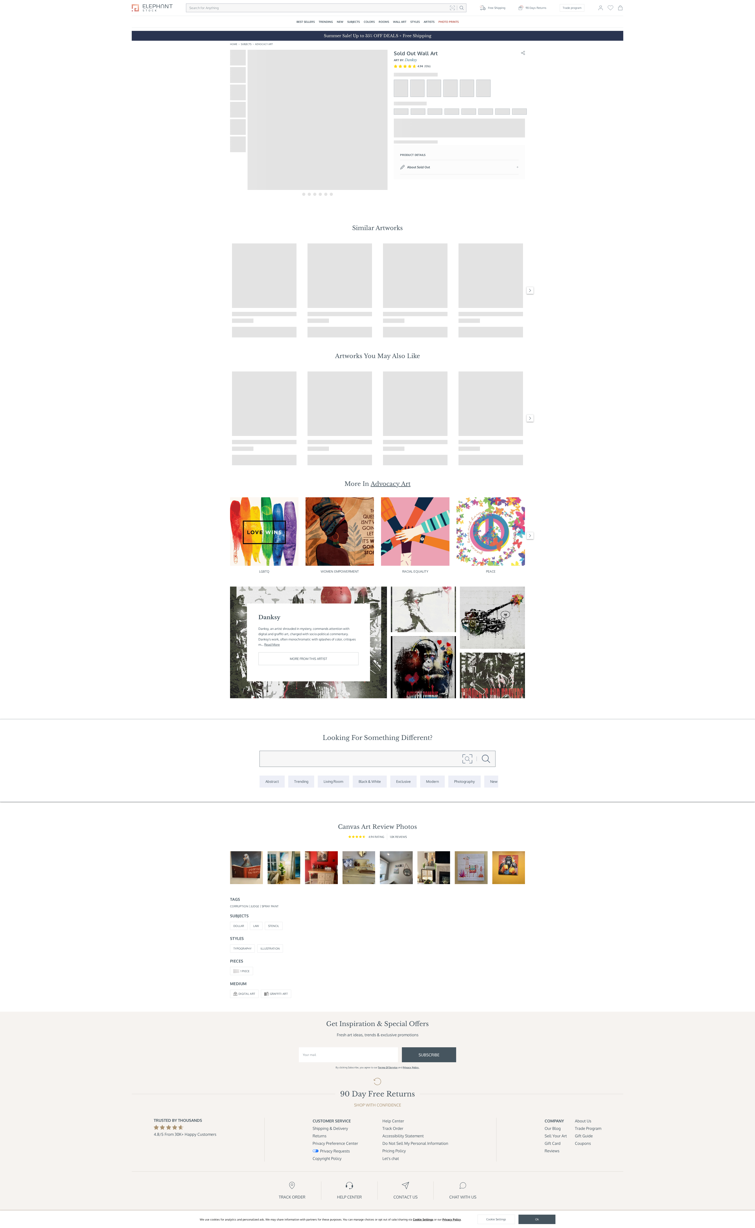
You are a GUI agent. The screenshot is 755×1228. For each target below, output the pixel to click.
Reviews (552, 1150)
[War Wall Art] (423, 609)
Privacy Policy (451, 1219)
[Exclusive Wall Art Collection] (403, 782)
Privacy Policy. (411, 1067)
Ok (537, 1219)
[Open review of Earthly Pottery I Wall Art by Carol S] (433, 867)
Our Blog (553, 1128)
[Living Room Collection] (333, 782)
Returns (319, 1135)
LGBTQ (264, 571)
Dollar (238, 926)
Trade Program (588, 1128)
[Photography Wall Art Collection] (464, 782)
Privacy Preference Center (335, 1143)
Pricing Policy (394, 1150)
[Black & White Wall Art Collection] (370, 782)
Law (256, 926)
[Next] (530, 290)
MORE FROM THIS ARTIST (308, 659)
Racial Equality (415, 571)
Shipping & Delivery (330, 1128)
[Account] (601, 10)
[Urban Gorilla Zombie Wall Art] (423, 667)
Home (233, 44)
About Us (583, 1120)
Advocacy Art (264, 44)
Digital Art (246, 993)
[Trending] (301, 782)
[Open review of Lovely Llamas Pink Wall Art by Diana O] (471, 867)
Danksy (411, 60)
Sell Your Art (556, 1135)
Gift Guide (584, 1135)
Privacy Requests (335, 1150)
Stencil (273, 926)
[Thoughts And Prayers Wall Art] (492, 675)
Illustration (270, 948)
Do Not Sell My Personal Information (415, 1143)
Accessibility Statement (403, 1135)
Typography (242, 948)
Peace (490, 571)
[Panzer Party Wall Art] (492, 618)
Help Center (393, 1120)
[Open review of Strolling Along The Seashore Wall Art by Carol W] (359, 867)
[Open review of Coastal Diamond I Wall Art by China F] (284, 867)
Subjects (246, 44)
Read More (272, 645)
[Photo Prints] (493, 782)
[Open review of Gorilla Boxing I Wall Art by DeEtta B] (508, 867)
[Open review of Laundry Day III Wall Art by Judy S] (396, 867)
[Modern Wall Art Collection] (432, 782)
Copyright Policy (327, 1158)
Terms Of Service (388, 1067)
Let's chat (390, 1158)
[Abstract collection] (272, 782)
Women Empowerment (340, 571)
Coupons (583, 1143)
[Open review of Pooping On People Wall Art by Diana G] (246, 867)
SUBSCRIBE (429, 1054)
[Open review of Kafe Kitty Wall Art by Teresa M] (321, 867)
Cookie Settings (423, 1219)
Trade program (572, 7)
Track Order (392, 1128)
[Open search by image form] (452, 8)
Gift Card (553, 1143)
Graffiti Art (279, 993)
